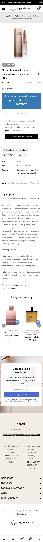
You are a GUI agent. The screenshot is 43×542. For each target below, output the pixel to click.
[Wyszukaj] (13, 539)
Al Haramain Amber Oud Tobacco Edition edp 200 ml (11, 335)
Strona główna (8, 16)
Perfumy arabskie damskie (11, 330)
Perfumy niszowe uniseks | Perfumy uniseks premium (32, 331)
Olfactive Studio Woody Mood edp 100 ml (32, 337)
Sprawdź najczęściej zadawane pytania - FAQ (21, 434)
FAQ (23, 154)
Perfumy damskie (30, 170)
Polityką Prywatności (33, 401)
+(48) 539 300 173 (32, 462)
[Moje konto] (38, 539)
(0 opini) (38, 82)
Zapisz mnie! (21, 394)
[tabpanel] (21, 236)
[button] (17, 322)
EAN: (4, 165)
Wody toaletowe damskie (27, 173)
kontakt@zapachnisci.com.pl (21, 429)
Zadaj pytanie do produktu (16, 150)
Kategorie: (6, 170)
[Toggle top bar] (40, 2)
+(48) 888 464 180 (11, 455)
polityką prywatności (13, 130)
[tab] (4, 182)
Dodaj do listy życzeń (38, 74)
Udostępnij (10, 154)
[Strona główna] (4, 539)
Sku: (3, 161)
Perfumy (18, 16)
